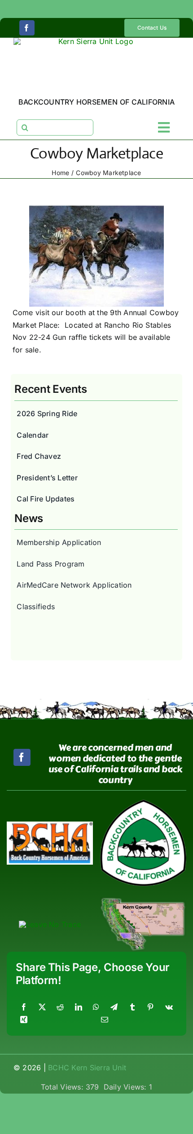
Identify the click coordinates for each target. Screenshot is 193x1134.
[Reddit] (60, 1007)
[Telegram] (114, 1007)
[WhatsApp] (96, 1007)
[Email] (104, 1020)
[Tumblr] (132, 1007)
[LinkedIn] (78, 1007)
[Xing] (24, 1020)
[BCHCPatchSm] (143, 803)
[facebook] (27, 27)
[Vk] (169, 1007)
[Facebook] (24, 1007)
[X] (42, 1007)
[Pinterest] (150, 1007)
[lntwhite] (50, 924)
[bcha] (50, 825)
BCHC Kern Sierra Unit (87, 1067)
